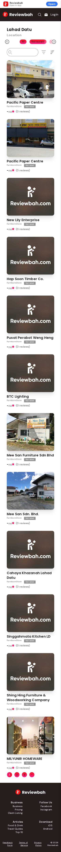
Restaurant (38, 41)
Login (54, 14)
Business (18, 806)
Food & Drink (15, 825)
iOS (50, 825)
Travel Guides (15, 828)
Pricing (19, 809)
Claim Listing (15, 812)
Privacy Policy (38, 844)
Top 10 (19, 832)
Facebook (46, 806)
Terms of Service (23, 844)
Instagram (46, 809)
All (23, 41)
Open (51, 4)
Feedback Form (8, 844)
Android (47, 828)
